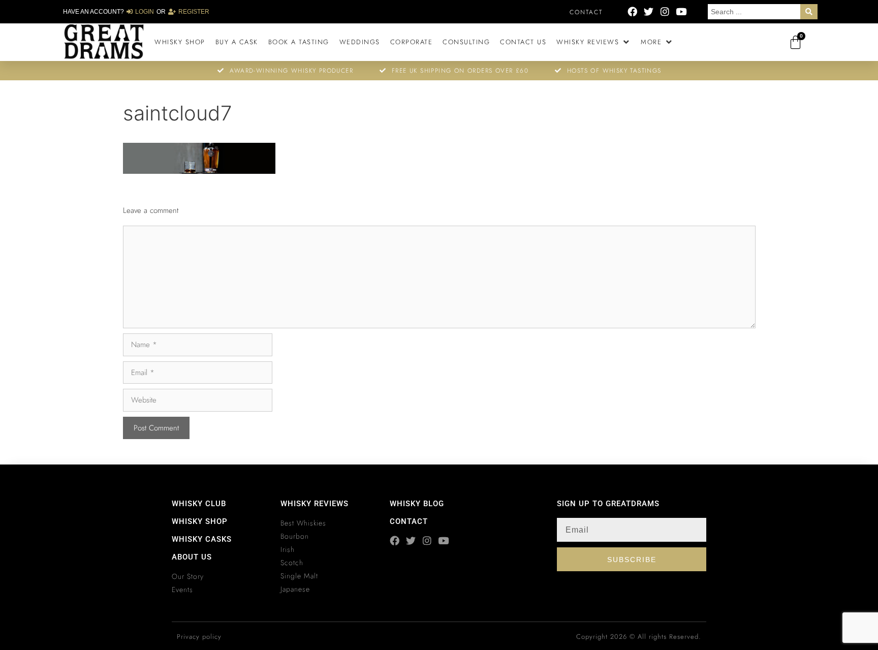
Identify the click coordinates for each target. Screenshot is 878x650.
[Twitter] (648, 11)
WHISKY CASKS (202, 539)
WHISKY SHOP (200, 521)
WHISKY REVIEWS (314, 503)
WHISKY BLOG (417, 503)
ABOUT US (192, 557)
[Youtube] (681, 11)
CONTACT (409, 521)
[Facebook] (632, 11)
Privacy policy (199, 636)
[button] (593, 42)
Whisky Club (199, 503)
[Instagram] (665, 11)
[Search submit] (809, 11)
